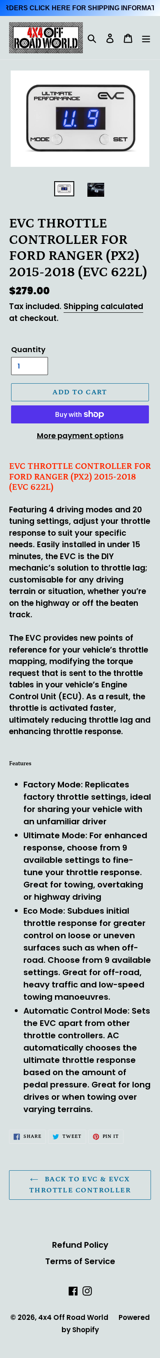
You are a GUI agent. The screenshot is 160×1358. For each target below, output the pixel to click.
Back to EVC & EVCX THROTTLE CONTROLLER (80, 1184)
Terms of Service (80, 1261)
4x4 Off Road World (73, 1317)
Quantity (28, 349)
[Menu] (146, 37)
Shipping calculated (103, 306)
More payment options (80, 435)
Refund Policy (80, 1245)
